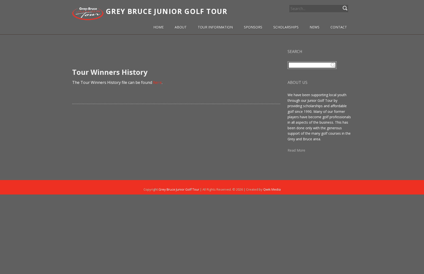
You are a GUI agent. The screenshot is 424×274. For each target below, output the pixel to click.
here (157, 82)
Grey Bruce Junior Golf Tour (179, 189)
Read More (296, 150)
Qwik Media (272, 189)
